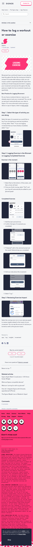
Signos (4, 45)
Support (14, 416)
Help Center (5, 10)
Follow (5, 50)
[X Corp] (5, 343)
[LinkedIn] (7, 343)
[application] (16, 537)
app (3, 337)
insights (11, 337)
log (6, 337)
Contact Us (26, 3)
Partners (20, 416)
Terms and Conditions (7, 450)
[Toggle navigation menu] (3, 3)
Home (3, 413)
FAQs (28, 413)
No (21, 353)
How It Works (21, 413)
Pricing (3, 416)
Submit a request (23, 362)
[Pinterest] (21, 421)
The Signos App (14, 10)
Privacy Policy (5, 452)
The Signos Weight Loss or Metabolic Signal (14, 394)
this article (25, 105)
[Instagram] (3, 421)
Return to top (6, 368)
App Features (24, 10)
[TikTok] (15, 421)
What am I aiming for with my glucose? (13, 385)
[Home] (9, 3)
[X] (15, 428)
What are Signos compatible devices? (12, 382)
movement (18, 337)
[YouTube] (9, 428)
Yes (12, 353)
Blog (8, 416)
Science (14, 413)
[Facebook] (2, 343)
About (8, 413)
